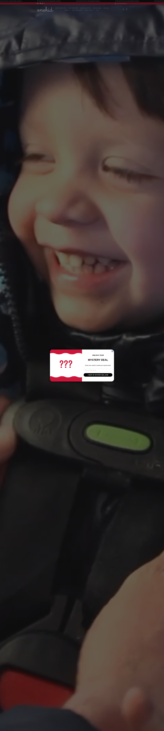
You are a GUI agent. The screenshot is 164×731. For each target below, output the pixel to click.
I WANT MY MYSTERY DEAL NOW (98, 375)
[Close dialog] (112, 351)
